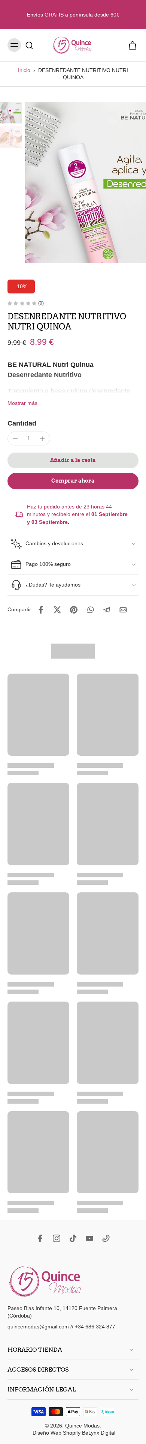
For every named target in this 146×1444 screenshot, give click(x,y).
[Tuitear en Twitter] (57, 610)
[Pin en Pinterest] (74, 610)
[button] (73, 460)
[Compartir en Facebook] (41, 610)
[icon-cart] (130, 45)
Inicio (24, 70)
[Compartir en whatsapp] (90, 610)
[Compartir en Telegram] (106, 610)
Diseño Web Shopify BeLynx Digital (74, 1433)
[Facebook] (40, 1238)
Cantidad (21, 423)
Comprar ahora (73, 481)
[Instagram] (56, 1238)
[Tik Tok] (73, 1238)
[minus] (15, 439)
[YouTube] (89, 1238)
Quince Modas (82, 1426)
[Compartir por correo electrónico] (123, 610)
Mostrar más (22, 403)
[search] (29, 45)
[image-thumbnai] (11, 113)
